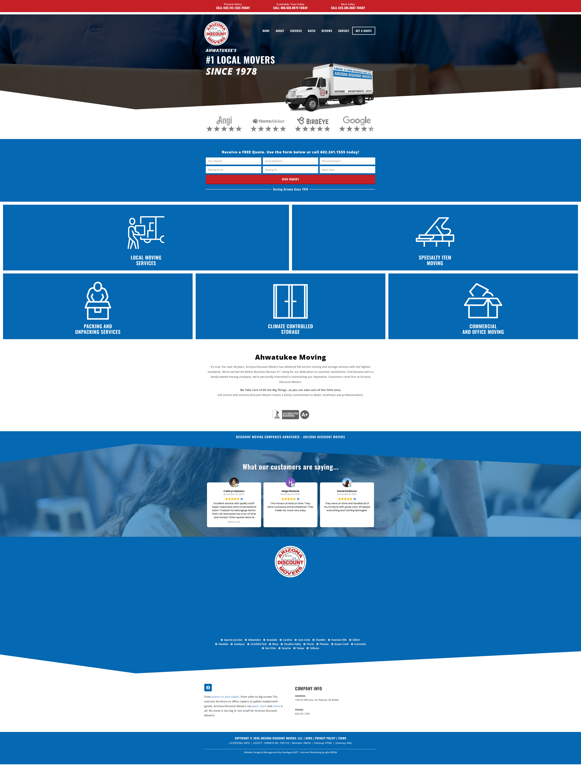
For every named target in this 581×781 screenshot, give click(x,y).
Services (296, 31)
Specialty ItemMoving (435, 260)
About (280, 31)
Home (266, 31)
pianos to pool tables (225, 696)
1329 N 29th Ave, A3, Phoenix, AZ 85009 (317, 699)
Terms (342, 738)
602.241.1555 (302, 713)
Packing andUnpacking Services (98, 329)
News (309, 738)
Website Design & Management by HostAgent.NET (271, 752)
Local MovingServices (146, 260)
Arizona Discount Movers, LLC (281, 738)
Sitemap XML (343, 743)
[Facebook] (208, 687)
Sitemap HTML (323, 743)
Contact (343, 31)
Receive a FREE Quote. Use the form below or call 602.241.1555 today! (290, 151)
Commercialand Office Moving (483, 329)
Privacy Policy (325, 738)
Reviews (327, 31)
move (276, 706)
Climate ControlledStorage (290, 329)
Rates (311, 31)
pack (255, 706)
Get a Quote (364, 31)
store (263, 706)
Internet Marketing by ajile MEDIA (318, 752)
